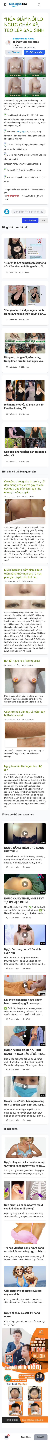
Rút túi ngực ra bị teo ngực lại (22, 660)
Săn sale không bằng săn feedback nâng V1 (25, 453)
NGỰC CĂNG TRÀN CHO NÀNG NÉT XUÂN (24, 849)
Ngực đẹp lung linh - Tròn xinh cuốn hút (22, 951)
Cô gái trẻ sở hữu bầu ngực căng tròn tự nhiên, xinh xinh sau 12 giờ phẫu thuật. (24, 1102)
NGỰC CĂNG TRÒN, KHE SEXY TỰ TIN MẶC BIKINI (24, 900)
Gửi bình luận (30, 220)
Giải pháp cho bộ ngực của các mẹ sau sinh (23, 1292)
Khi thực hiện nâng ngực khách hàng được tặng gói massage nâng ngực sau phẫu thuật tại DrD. (25, 1001)
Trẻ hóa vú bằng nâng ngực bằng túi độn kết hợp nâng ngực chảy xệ (24, 1249)
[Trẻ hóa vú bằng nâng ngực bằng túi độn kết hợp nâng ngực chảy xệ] (25, 1233)
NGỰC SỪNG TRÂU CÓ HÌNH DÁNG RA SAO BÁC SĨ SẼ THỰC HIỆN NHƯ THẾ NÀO (24, 1052)
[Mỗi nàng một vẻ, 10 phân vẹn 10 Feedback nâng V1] (25, 390)
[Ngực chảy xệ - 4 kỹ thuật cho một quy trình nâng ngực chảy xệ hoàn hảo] (25, 1147)
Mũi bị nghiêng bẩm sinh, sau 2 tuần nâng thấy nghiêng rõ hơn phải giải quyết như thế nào (23, 573)
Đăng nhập (26, 1437)
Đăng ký (40, 1437)
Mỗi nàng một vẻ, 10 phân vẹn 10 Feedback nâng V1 (23, 406)
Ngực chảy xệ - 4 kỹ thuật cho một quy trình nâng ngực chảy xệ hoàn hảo (24, 1164)
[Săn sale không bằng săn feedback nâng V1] (25, 437)
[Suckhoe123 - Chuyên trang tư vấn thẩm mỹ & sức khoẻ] (18, 4)
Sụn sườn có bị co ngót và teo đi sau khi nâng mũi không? (23, 1206)
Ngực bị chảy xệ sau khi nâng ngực (22, 1314)
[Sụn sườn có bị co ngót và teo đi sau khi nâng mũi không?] (25, 1190)
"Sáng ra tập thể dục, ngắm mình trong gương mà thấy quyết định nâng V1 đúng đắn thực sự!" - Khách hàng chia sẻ (24, 312)
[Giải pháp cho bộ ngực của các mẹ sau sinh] (25, 1276)
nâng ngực (21, 131)
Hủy (43, 220)
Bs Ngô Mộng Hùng (23, 38)
